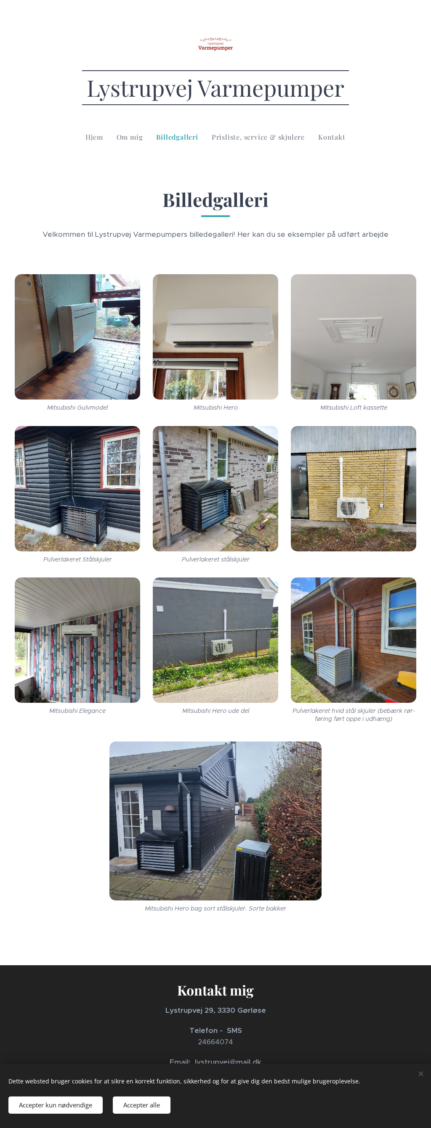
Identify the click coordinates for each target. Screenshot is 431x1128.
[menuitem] (97, 137)
